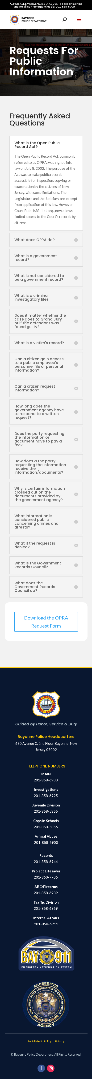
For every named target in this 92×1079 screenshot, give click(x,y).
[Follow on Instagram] (50, 1068)
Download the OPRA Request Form (46, 621)
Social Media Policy (39, 1041)
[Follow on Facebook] (41, 1068)
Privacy (59, 1041)
